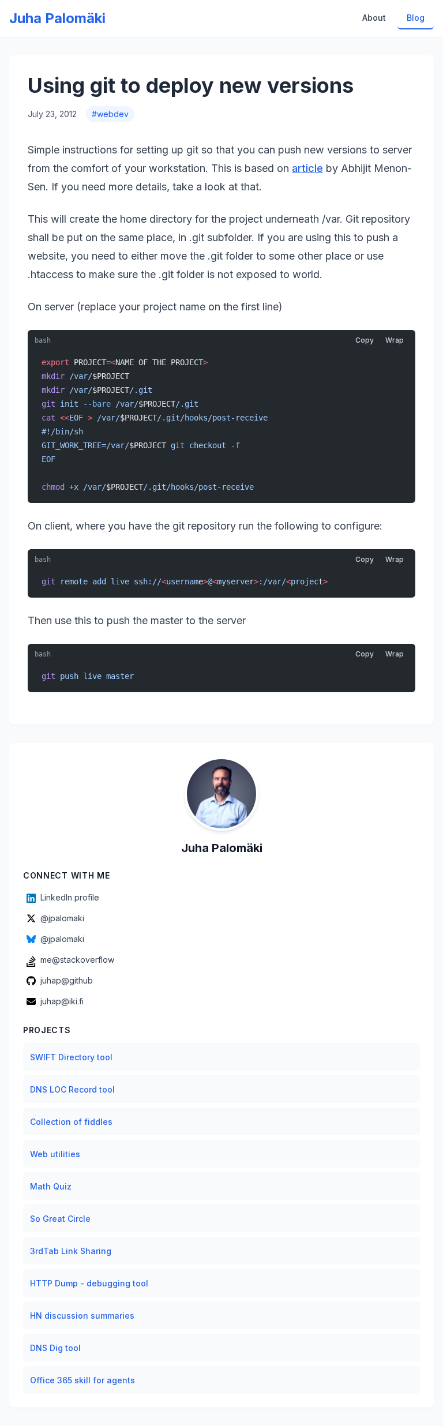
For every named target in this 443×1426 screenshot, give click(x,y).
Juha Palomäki (57, 18)
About (374, 17)
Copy (364, 340)
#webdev (110, 114)
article (307, 168)
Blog (416, 17)
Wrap (394, 340)
